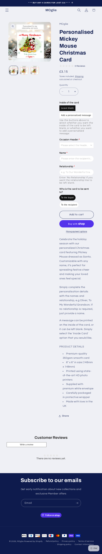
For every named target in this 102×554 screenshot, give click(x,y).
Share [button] (65, 416)
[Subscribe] (77, 503)
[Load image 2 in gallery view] (24, 70)
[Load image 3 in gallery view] (34, 70)
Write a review (26, 444)
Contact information (84, 544)
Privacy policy (68, 541)
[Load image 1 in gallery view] (13, 70)
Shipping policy (64, 544)
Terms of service (86, 541)
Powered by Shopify (33, 541)
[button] (7, 10)
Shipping (79, 76)
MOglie (20, 541)
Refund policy (52, 541)
